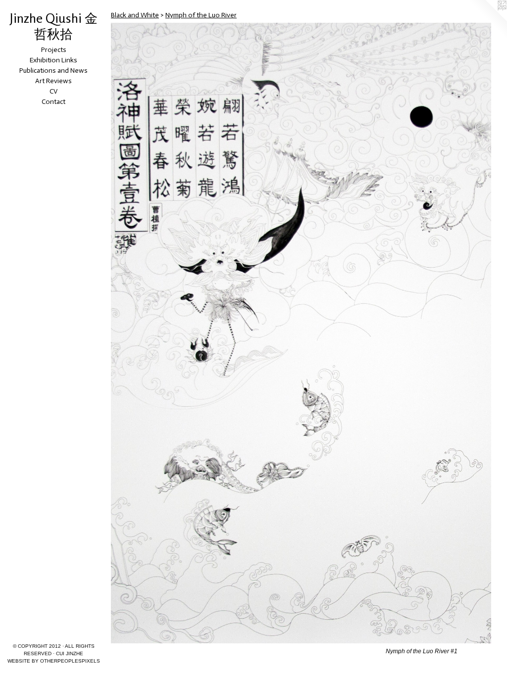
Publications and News (53, 70)
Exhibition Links (53, 60)
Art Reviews (53, 81)
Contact (53, 101)
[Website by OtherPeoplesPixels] (487, 20)
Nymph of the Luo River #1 (421, 651)
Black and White (135, 15)
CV (53, 91)
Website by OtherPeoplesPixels (53, 661)
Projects (53, 50)
